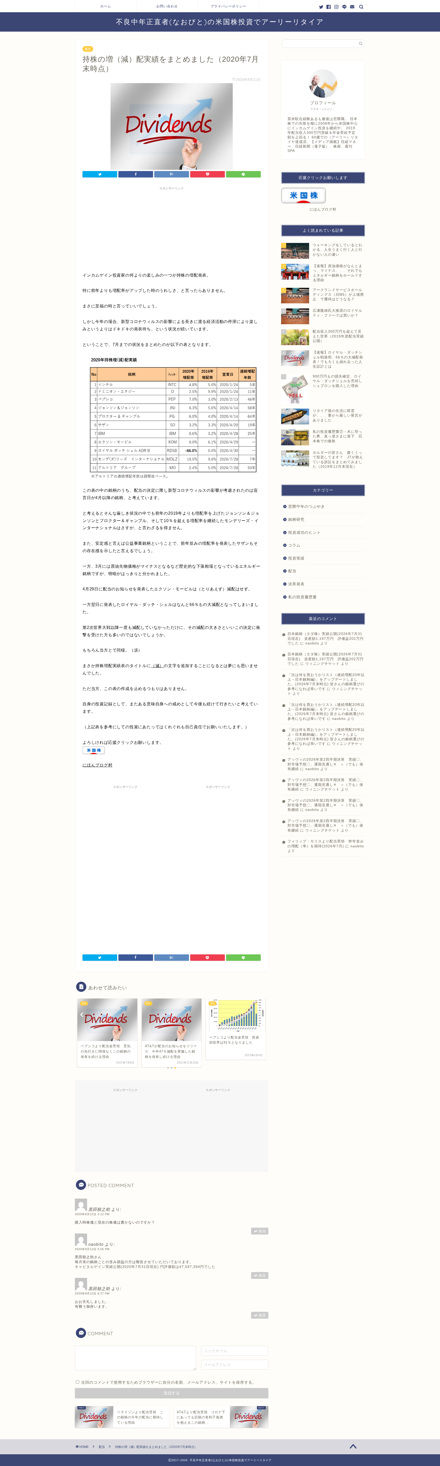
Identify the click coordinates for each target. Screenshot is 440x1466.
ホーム (105, 6)
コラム (294, 545)
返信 (262, 1231)
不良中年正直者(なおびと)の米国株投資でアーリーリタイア (220, 21)
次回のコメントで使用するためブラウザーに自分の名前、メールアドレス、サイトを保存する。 (168, 1382)
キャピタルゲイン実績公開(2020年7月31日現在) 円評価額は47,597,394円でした (145, 1267)
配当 (88, 48)
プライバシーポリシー (228, 6)
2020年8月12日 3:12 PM (92, 1214)
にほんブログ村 (97, 765)
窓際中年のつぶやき (306, 506)
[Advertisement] (171, 228)
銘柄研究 (296, 519)
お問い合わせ (167, 6)
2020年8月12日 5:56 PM (92, 1249)
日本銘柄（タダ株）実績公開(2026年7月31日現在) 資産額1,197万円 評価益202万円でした (325, 638)
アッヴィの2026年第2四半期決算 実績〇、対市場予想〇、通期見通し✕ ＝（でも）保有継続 (325, 764)
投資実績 (296, 558)
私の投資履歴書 (302, 597)
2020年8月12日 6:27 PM (92, 1293)
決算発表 (296, 584)
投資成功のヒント (304, 532)
